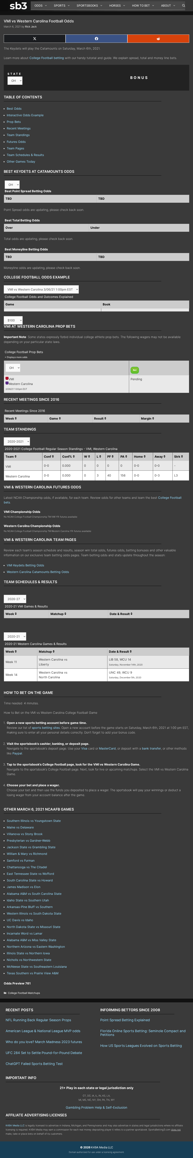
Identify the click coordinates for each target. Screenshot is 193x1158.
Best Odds (14, 108)
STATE (15, 73)
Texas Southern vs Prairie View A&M (32, 973)
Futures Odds (16, 142)
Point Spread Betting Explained (125, 1020)
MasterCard (107, 748)
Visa (84, 748)
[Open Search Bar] (181, 5)
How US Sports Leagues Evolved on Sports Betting (141, 1046)
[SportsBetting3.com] (19, 5)
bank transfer (151, 748)
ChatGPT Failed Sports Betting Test (34, 1064)
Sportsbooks (87, 5)
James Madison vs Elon (23, 887)
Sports (59, 5)
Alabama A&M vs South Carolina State (34, 894)
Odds (38, 5)
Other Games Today (21, 161)
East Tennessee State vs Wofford (30, 874)
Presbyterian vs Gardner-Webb (28, 840)
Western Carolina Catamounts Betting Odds (38, 572)
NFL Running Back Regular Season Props (38, 1020)
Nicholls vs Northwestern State (29, 960)
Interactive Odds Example (25, 115)
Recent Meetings (19, 128)
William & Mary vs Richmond (27, 854)
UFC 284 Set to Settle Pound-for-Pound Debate (44, 1053)
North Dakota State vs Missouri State (33, 927)
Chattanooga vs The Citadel (27, 867)
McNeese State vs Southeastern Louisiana (37, 966)
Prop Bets (14, 122)
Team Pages (15, 148)
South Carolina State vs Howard (30, 880)
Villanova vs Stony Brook (25, 834)
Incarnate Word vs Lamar (24, 933)
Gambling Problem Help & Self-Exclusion (96, 1107)
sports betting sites (46, 728)
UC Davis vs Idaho (20, 920)
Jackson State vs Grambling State (31, 847)
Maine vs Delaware (20, 827)
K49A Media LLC (15, 1125)
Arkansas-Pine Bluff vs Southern (30, 907)
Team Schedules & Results (25, 155)
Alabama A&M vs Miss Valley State (31, 940)
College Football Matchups (24, 992)
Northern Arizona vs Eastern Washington (36, 946)
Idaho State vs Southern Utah (28, 900)
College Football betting (46, 58)
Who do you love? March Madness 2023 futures (44, 1042)
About (166, 5)
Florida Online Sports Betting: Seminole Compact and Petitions (143, 1033)
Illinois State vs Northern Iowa (28, 953)
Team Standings (18, 135)
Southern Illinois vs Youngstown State (34, 821)
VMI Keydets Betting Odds (25, 565)
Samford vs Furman (20, 860)
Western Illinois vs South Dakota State (34, 913)
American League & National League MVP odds (43, 1031)
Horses (115, 5)
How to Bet (141, 5)
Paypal (17, 753)
